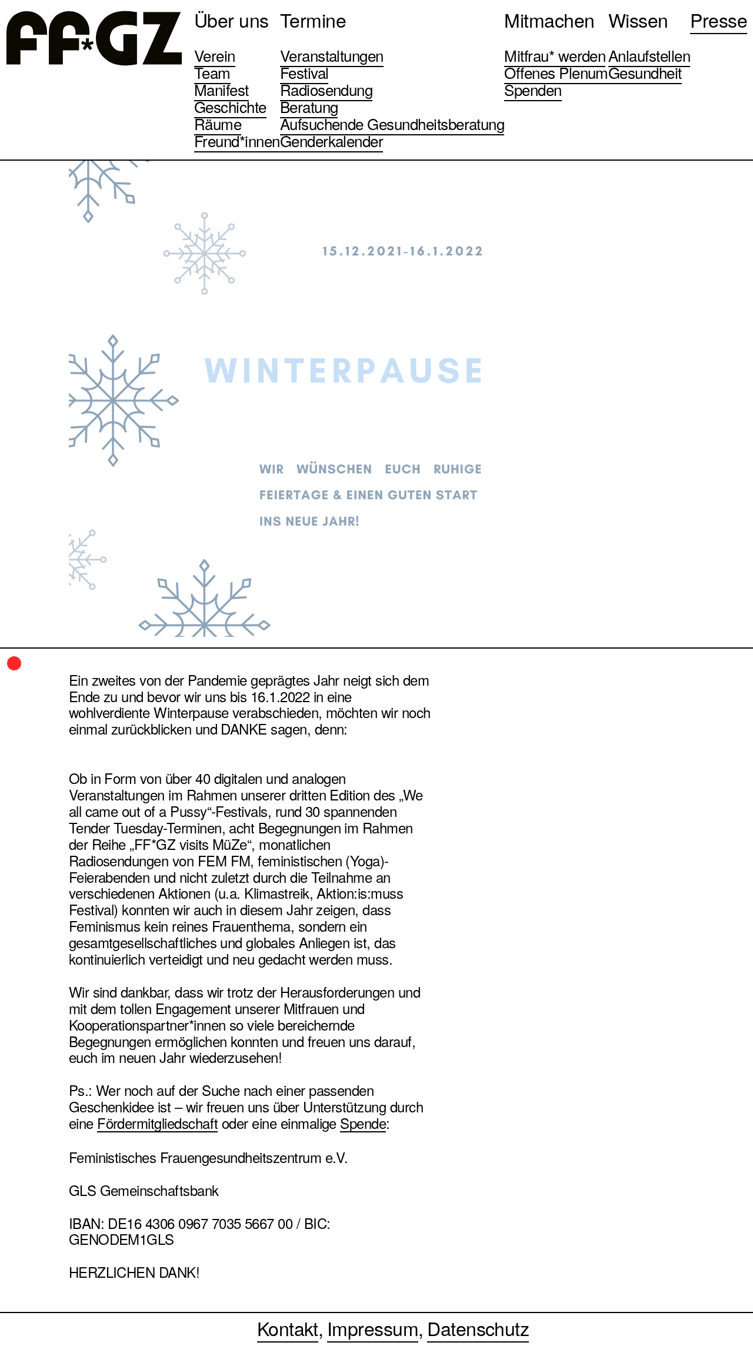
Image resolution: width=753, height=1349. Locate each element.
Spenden (532, 89)
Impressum (372, 1327)
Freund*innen (237, 140)
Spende (363, 1123)
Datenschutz (478, 1327)
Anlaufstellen (649, 55)
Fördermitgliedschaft (157, 1123)
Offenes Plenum (556, 72)
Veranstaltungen (332, 55)
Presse (718, 19)
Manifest (221, 89)
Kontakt (287, 1327)
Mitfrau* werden (554, 55)
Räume (217, 123)
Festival (304, 72)
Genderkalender (332, 140)
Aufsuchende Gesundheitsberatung (392, 123)
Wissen (638, 19)
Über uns (231, 19)
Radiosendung (326, 89)
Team (212, 72)
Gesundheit (645, 72)
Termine (313, 19)
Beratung (309, 106)
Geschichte (230, 106)
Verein (214, 55)
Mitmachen (549, 19)
